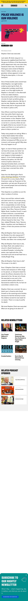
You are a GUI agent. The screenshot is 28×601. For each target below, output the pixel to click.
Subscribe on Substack (10, 596)
